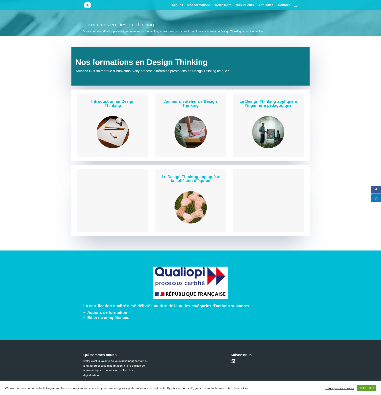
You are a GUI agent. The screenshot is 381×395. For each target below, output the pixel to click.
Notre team (223, 5)
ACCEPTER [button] (367, 388)
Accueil (177, 5)
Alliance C (83, 71)
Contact (284, 5)
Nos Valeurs (245, 5)
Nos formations (199, 5)
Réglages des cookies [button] (339, 388)
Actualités (265, 5)
